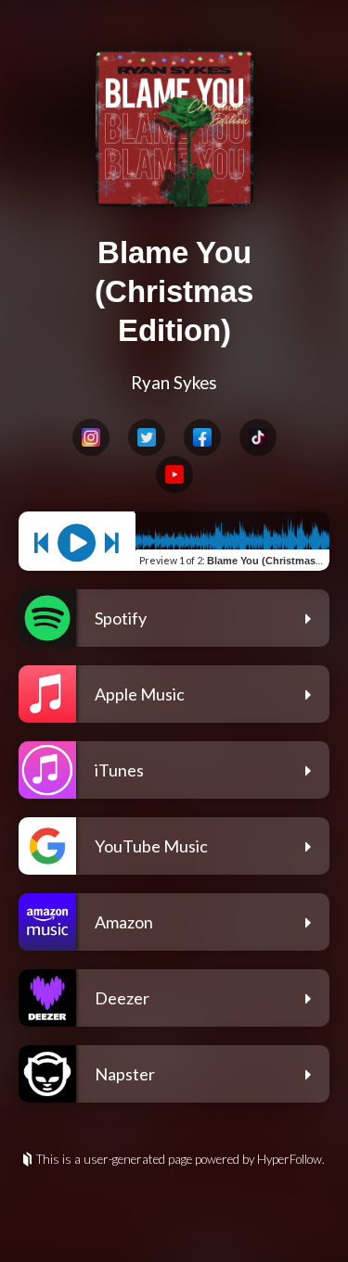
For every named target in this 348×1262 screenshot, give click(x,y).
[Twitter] (146, 437)
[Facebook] (202, 437)
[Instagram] (91, 437)
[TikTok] (258, 437)
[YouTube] (174, 474)
